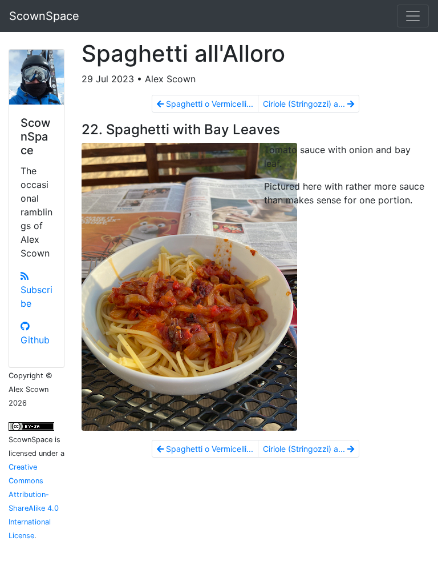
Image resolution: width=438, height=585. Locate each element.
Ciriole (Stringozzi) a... (305, 104)
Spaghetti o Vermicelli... (208, 104)
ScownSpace (44, 16)
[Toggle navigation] (413, 16)
